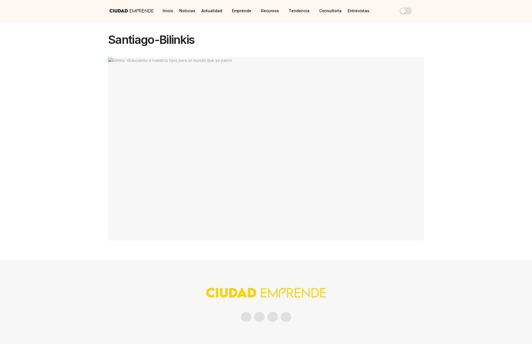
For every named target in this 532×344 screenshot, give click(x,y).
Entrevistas (358, 10)
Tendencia (299, 10)
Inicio (168, 10)
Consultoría (330, 10)
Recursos (270, 10)
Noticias (187, 10)
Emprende (241, 10)
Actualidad (211, 10)
